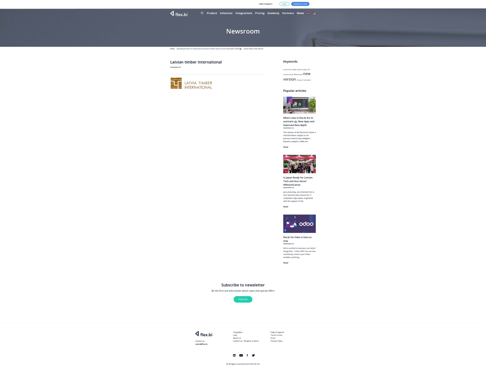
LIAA (235, 335)
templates (307, 80)
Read (285, 147)
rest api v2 (300, 80)
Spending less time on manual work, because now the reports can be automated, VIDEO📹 (209, 49)
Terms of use (276, 335)
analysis (294, 69)
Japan (305, 69)
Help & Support (265, 4)
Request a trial (300, 4)
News (300, 13)
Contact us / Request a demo (246, 341)
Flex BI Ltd (255, 364)
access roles (287, 69)
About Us (237, 338)
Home (172, 49)
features (300, 69)
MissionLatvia (298, 74)
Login (284, 4)
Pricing (260, 13)
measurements (288, 74)
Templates (237, 332)
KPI (309, 69)
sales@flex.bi (201, 344)
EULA (273, 338)
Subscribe (243, 299)
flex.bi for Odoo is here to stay (297, 239)
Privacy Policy (276, 341)
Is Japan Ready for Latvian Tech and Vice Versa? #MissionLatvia (297, 181)
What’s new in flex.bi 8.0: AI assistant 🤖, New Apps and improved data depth (298, 121)
